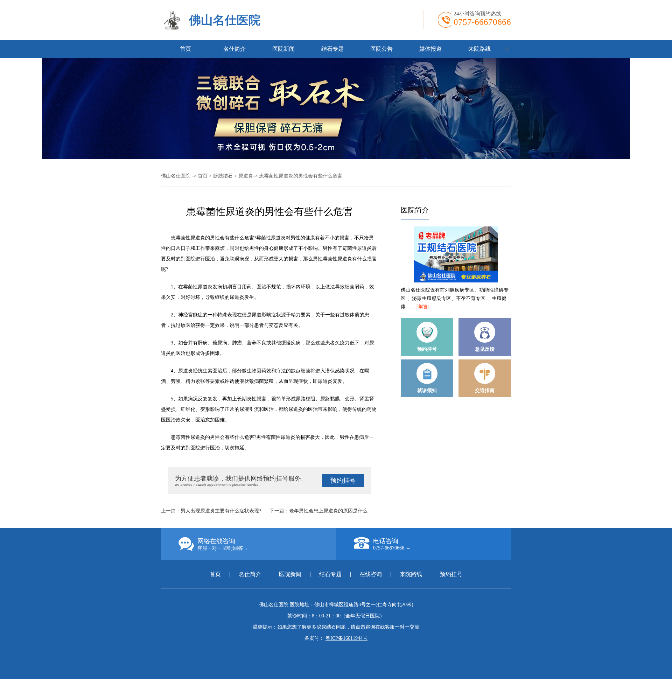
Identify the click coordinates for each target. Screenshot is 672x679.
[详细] (422, 306)
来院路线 (479, 49)
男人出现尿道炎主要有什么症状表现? (221, 510)
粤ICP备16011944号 (347, 638)
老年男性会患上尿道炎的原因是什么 (328, 510)
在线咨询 (370, 574)
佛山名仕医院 (224, 20)
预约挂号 (343, 480)
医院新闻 (283, 49)
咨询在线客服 (380, 627)
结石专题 (332, 49)
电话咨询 (392, 544)
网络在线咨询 (222, 544)
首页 (185, 49)
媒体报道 (430, 49)
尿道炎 (245, 175)
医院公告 (381, 49)
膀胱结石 (223, 175)
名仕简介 (234, 49)
